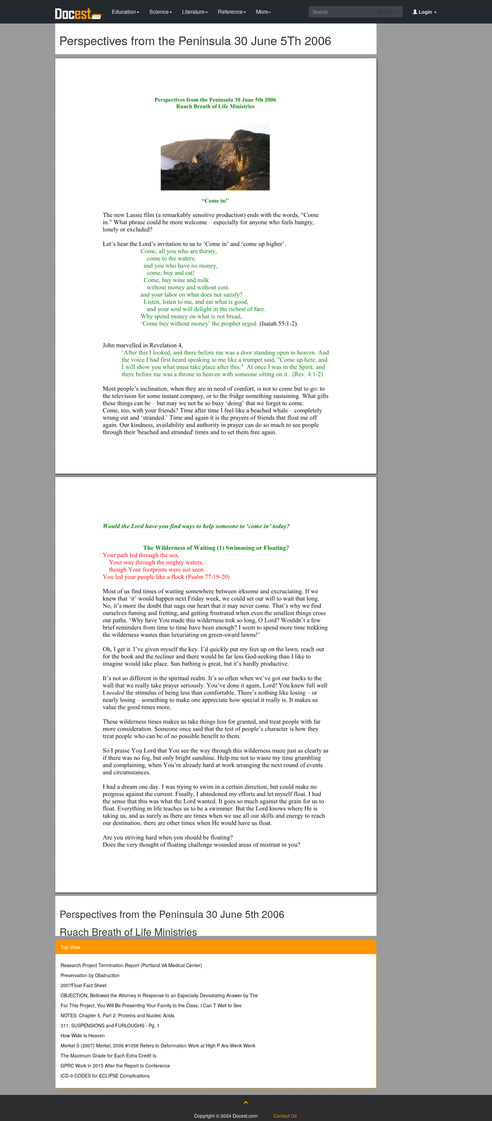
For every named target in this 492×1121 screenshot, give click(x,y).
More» (263, 11)
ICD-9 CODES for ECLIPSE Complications (105, 1075)
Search (390, 11)
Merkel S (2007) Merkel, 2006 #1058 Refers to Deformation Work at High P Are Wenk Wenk (158, 1045)
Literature (193, 11)
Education (124, 11)
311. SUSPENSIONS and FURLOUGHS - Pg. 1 (110, 1025)
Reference (230, 11)
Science (159, 11)
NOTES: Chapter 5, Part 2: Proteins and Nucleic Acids (117, 1015)
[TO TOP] (246, 1102)
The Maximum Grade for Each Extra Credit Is (108, 1055)
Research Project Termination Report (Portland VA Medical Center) (131, 965)
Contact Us (285, 1115)
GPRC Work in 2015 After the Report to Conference (115, 1065)
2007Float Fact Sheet (83, 985)
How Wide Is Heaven (83, 1035)
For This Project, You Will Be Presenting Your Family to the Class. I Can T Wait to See (151, 1005)
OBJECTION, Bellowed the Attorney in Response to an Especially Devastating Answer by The (159, 995)
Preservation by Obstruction (90, 975)
